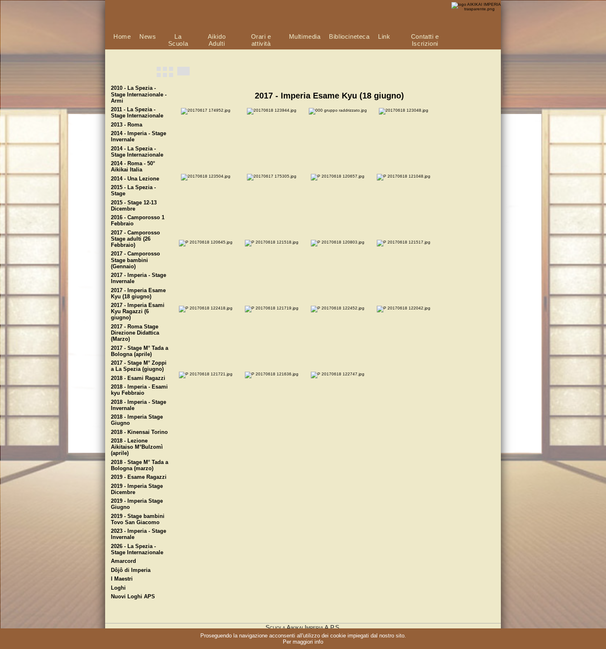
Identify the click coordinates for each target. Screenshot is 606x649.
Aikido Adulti (217, 40)
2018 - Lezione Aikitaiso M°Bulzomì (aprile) (137, 447)
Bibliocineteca (349, 36)
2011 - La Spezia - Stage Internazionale (137, 113)
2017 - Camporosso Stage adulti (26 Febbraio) (135, 239)
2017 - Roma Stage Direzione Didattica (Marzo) (135, 333)
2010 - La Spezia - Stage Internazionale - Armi (139, 94)
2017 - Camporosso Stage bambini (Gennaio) (135, 260)
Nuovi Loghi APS (133, 597)
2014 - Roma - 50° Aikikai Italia (133, 167)
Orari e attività (261, 40)
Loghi (118, 588)
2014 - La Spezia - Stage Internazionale (137, 152)
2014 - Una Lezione (135, 179)
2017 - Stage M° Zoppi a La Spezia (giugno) (139, 366)
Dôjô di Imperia (130, 570)
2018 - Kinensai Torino (139, 432)
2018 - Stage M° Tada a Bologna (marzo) (139, 465)
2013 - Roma (126, 125)
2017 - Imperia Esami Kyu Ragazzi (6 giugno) (137, 311)
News (147, 36)
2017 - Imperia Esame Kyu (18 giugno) (138, 294)
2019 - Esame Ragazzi (139, 477)
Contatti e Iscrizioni (425, 40)
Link (384, 36)
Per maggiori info (303, 642)
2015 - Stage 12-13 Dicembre (134, 206)
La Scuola (178, 40)
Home (122, 36)
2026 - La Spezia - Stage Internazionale (137, 549)
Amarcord (123, 561)
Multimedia (305, 36)
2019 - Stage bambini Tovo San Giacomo (137, 519)
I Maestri (122, 579)
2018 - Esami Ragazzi (138, 378)
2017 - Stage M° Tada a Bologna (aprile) (139, 351)
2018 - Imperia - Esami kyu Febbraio (139, 390)
